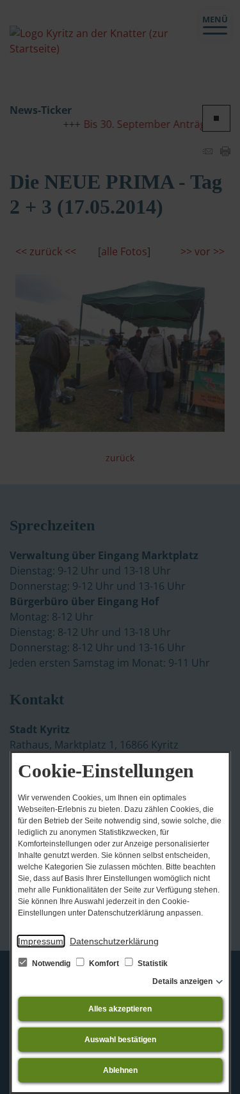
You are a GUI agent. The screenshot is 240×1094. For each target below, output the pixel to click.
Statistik (152, 963)
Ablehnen (120, 1070)
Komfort (104, 963)
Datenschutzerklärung (114, 941)
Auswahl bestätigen (120, 1039)
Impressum (40, 941)
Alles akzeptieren (120, 1008)
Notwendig (51, 963)
